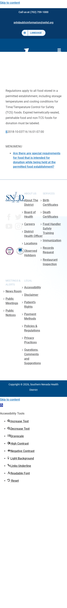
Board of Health (30, 214)
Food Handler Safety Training (52, 228)
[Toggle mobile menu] (59, 50)
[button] (1, 405)
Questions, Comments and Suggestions (32, 356)
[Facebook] (9, 217)
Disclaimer (31, 295)
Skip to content (10, 2)
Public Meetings (12, 301)
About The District (31, 203)
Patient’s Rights (30, 304)
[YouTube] (9, 226)
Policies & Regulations (32, 328)
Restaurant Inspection (50, 262)
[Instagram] (18, 226)
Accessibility (32, 287)
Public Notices (11, 313)
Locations (30, 243)
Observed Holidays (30, 253)
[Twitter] (18, 217)
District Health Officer (33, 234)
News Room (14, 291)
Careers (29, 224)
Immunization (52, 240)
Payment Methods (30, 316)
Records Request (48, 250)
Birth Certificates (50, 203)
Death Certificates (50, 214)
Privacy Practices (30, 340)
